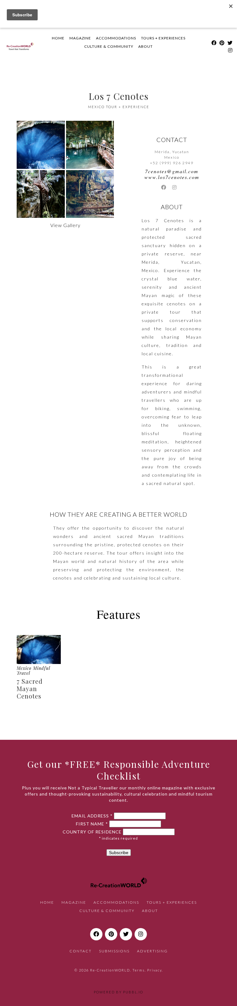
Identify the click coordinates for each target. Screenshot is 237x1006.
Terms (138, 970)
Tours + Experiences (163, 38)
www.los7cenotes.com (171, 177)
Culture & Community (108, 46)
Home (58, 38)
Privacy (154, 970)
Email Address (92, 816)
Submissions (114, 951)
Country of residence (92, 832)
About (145, 46)
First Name (92, 824)
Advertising (152, 951)
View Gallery (65, 225)
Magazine (80, 38)
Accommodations (116, 38)
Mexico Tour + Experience (118, 107)
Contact (80, 951)
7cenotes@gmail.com (171, 171)
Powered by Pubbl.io (118, 992)
